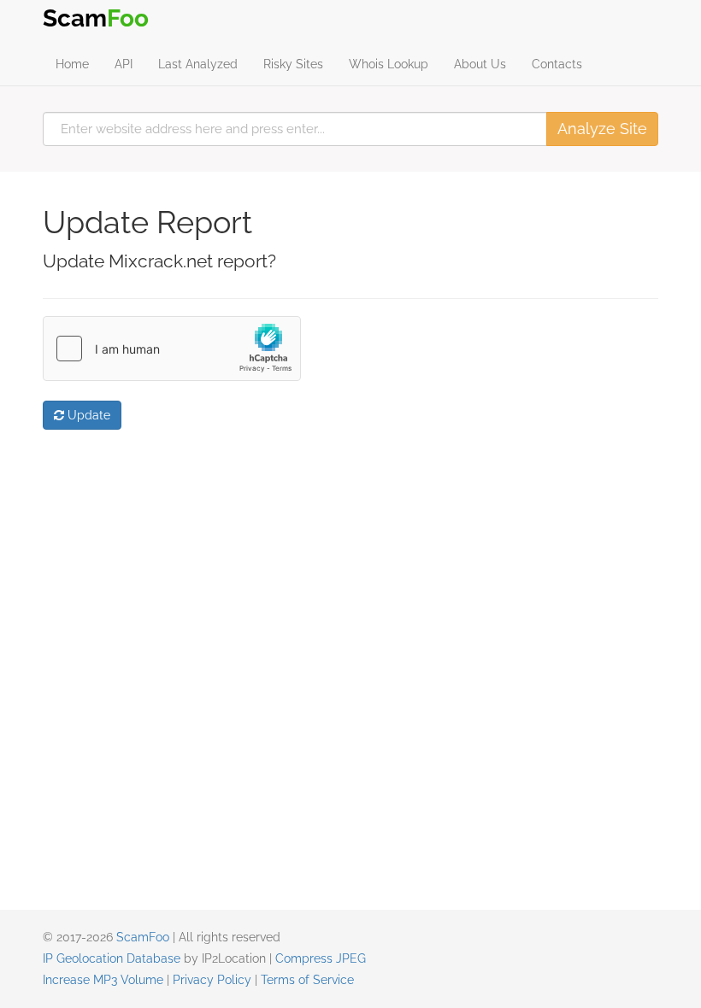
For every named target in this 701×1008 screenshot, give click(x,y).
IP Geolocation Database (111, 958)
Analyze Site (602, 129)
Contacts (557, 64)
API (124, 64)
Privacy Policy (212, 980)
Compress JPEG (320, 958)
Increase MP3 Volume (103, 980)
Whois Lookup (388, 64)
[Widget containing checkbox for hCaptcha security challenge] (172, 348)
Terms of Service (307, 980)
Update (87, 415)
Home (72, 64)
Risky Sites (293, 64)
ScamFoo (142, 937)
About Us (480, 64)
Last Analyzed (198, 64)
